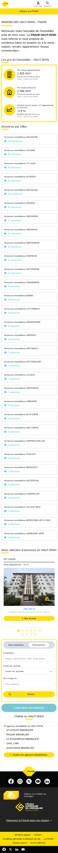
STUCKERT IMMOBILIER (19, 730)
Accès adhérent (37, 843)
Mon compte (38, 6)
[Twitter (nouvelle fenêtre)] (29, 781)
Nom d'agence (10, 678)
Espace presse (20, 843)
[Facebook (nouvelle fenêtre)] (11, 781)
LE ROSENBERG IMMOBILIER (22, 739)
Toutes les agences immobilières (30, 755)
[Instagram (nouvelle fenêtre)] (20, 781)
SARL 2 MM (12, 743)
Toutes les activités (12, 666)
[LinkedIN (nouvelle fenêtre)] (47, 781)
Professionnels (39, 645)
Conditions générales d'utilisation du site (22, 839)
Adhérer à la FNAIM (29, 11)
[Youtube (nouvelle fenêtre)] (38, 781)
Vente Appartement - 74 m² (16, 564)
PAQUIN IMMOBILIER (17, 734)
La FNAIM (48, 839)
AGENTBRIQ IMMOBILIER (20, 748)
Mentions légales (23, 835)
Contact (38, 835)
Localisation (8, 653)
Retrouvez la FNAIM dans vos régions (27, 820)
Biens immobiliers (16, 645)
